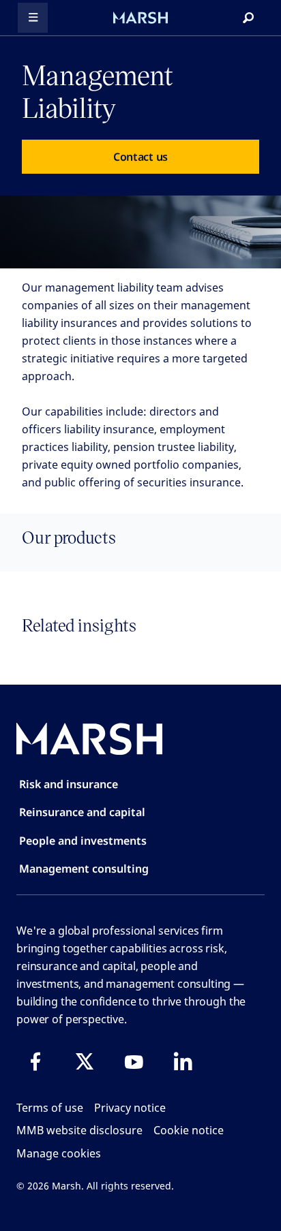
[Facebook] (35, 1061)
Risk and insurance (68, 784)
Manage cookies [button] (58, 1153)
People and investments (83, 840)
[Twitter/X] (84, 1061)
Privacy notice (130, 1107)
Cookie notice (188, 1130)
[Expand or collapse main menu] (33, 18)
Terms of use (49, 1107)
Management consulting (84, 868)
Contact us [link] (140, 156)
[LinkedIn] (182, 1061)
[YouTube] (133, 1061)
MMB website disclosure (79, 1130)
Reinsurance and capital (82, 812)
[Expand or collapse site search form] (248, 18)
